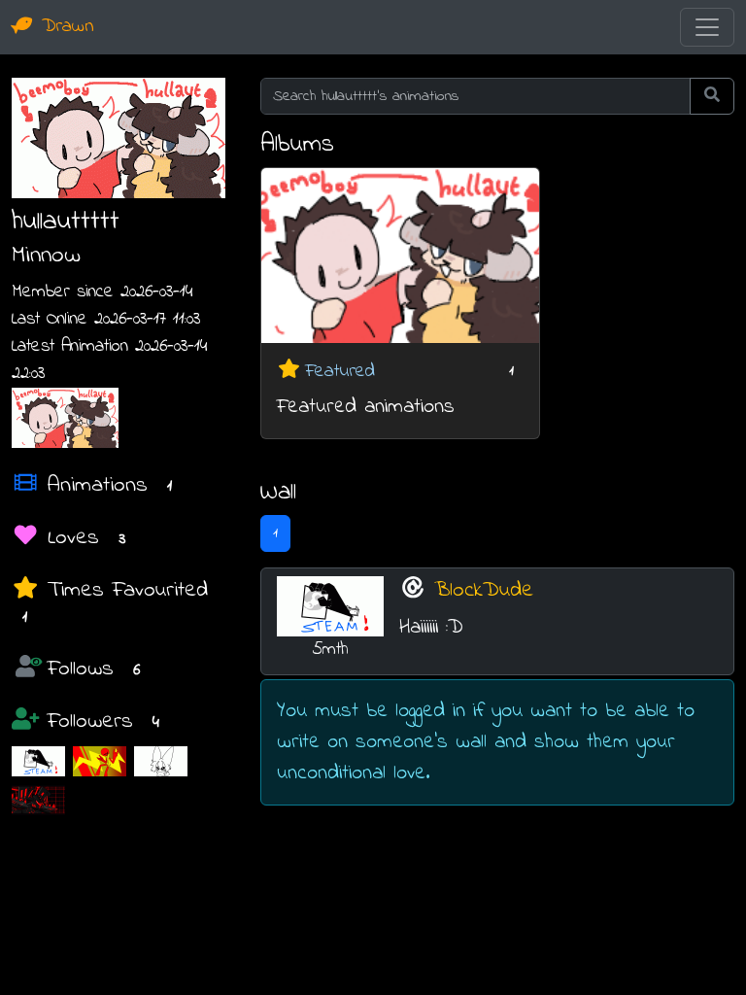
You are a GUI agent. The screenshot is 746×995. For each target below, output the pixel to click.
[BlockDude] (38, 760)
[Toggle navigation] (707, 27)
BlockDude (483, 590)
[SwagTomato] (38, 800)
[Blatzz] (99, 760)
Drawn (64, 27)
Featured (340, 372)
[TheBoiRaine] (160, 760)
